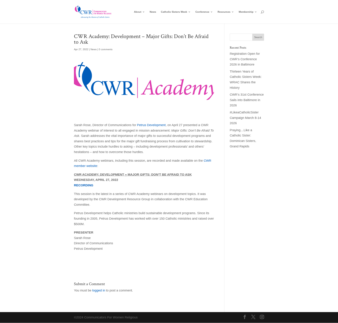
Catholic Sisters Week (174, 12)
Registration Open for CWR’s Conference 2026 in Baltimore (245, 59)
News (153, 12)
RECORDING (83, 185)
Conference (202, 12)
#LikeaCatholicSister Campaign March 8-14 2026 (245, 118)
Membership (246, 12)
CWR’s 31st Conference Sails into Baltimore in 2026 (247, 100)
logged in (98, 290)
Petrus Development (151, 125)
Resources (224, 12)
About (137, 12)
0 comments (105, 49)
